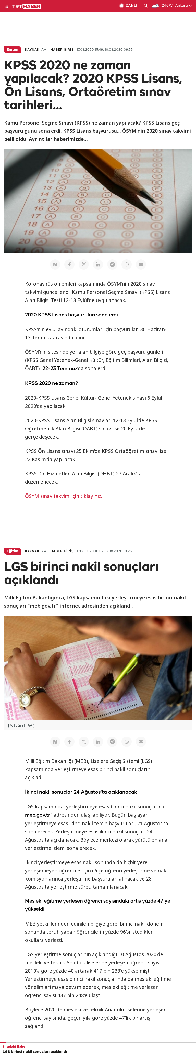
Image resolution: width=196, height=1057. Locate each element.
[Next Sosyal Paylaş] (55, 264)
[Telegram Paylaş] (112, 264)
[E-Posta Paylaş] (141, 264)
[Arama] (146, 6)
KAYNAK (32, 49)
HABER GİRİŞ (62, 49)
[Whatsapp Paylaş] (126, 264)
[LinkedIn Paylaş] (98, 264)
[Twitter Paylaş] (84, 264)
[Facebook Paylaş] (69, 264)
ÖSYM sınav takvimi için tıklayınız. (63, 496)
